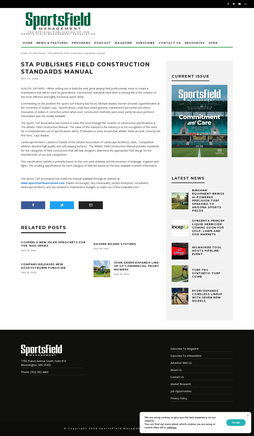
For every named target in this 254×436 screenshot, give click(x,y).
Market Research (181, 384)
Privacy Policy (179, 398)
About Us (176, 370)
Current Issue (190, 76)
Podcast (102, 43)
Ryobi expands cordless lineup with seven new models (207, 296)
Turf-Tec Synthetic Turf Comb (206, 273)
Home (28, 43)
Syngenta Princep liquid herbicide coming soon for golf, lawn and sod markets (208, 227)
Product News (37, 53)
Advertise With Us (181, 363)
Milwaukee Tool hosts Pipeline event (207, 251)
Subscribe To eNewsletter (186, 356)
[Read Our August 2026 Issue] (199, 121)
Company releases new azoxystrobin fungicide (43, 266)
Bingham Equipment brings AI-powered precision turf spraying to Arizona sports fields (208, 200)
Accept (236, 422)
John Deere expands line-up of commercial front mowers (137, 266)
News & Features (52, 43)
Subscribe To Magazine (185, 348)
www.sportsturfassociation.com (43, 183)
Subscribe (145, 43)
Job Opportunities (181, 391)
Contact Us (170, 43)
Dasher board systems (115, 244)
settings (171, 427)
